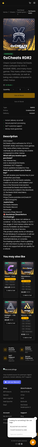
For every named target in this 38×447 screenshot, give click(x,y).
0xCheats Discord (10, 207)
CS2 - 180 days (26, 289)
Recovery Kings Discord (12, 212)
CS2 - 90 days (26, 286)
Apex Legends (8, 398)
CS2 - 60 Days (26, 326)
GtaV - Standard (10, 279)
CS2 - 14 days (26, 281)
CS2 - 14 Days (26, 321)
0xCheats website (23, 180)
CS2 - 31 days (26, 284)
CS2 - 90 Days (26, 329)
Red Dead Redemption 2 (21, 12)
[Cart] (30, 3)
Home (5, 12)
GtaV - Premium (9, 282)
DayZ (5, 405)
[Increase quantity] (28, 89)
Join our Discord (13, 382)
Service (5, 395)
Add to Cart (11, 290)
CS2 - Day (25, 318)
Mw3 (22, 398)
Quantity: (6, 90)
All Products (7, 392)
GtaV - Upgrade (10, 284)
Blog (22, 416)
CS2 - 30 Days (26, 323)
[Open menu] (34, 3)
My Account (7, 416)
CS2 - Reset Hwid (27, 331)
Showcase (7, 209)
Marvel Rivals (25, 392)
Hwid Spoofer (7, 402)
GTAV (23, 395)
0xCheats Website (10, 204)
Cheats (12, 12)
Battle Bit (24, 402)
